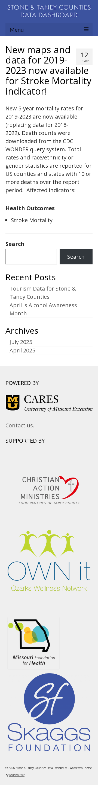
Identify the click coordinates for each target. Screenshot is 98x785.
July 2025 (21, 342)
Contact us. (19, 425)
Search (14, 243)
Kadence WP (16, 775)
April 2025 (22, 350)
